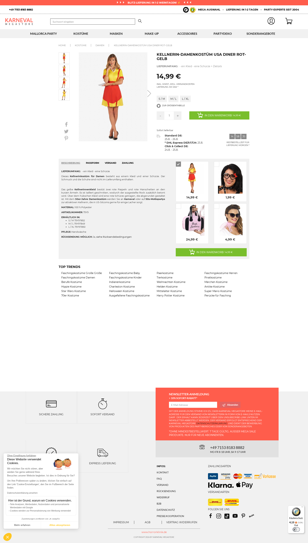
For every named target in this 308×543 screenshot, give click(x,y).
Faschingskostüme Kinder (125, 277)
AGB (147, 522)
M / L (173, 98)
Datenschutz (166, 509)
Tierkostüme (164, 277)
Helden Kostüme (167, 286)
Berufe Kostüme (71, 282)
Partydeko (223, 33)
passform (92, 163)
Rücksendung (166, 491)
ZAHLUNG (128, 163)
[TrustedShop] (189, 10)
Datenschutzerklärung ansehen (22, 493)
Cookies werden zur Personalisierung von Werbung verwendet (40, 511)
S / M (162, 98)
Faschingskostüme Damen (78, 277)
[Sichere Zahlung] (51, 403)
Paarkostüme (165, 273)
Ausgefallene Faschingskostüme (129, 295)
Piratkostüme (213, 277)
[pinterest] (245, 517)
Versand (162, 484)
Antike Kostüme (214, 286)
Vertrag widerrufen (181, 522)
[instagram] (220, 517)
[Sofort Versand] (102, 403)
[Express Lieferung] (102, 452)
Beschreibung (70, 163)
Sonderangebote (261, 33)
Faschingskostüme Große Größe (81, 273)
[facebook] (212, 517)
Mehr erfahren (22, 525)
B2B (159, 503)
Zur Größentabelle (173, 105)
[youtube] (237, 517)
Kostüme (80, 33)
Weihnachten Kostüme (171, 282)
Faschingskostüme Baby (124, 273)
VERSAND (110, 163)
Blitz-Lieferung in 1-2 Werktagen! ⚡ (154, 2)
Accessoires (187, 33)
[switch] (296, 529)
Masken (116, 33)
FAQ (159, 478)
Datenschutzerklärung (211, 423)
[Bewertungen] (51, 452)
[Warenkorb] (294, 21)
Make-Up (152, 33)
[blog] (253, 517)
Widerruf (163, 497)
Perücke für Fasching (217, 295)
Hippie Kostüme (71, 286)
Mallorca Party (43, 33)
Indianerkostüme (119, 282)
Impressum (121, 522)
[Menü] (302, 508)
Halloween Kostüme (121, 291)
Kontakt (163, 472)
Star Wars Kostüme (73, 291)
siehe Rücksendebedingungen (114, 237)
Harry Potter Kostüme (170, 295)
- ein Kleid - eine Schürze (189, 66)
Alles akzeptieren (59, 525)
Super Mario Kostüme (218, 291)
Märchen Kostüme (215, 282)
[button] (7, 537)
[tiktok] (228, 517)
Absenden (232, 404)
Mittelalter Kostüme (169, 291)
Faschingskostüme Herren (220, 273)
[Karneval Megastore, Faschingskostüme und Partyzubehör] (25, 21)
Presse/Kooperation (170, 516)
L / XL (185, 98)
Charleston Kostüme (122, 286)
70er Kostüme (70, 295)
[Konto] (271, 21)
